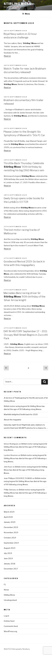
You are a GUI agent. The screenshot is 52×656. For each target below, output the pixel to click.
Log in (6, 616)
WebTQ (7, 649)
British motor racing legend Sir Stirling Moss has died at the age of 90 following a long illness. (25, 447)
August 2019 (9, 548)
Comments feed (11, 626)
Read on (7, 56)
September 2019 (11, 543)
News (6, 590)
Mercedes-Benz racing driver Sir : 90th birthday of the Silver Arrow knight (24, 297)
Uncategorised (10, 600)
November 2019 (11, 532)
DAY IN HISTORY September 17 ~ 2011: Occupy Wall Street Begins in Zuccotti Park (26, 335)
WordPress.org (10, 631)
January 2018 (9, 564)
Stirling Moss (17, 4)
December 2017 (11, 569)
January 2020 (9, 522)
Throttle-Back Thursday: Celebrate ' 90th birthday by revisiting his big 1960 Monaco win (24, 167)
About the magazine (12, 420)
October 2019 (10, 538)
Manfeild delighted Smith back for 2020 (21, 414)
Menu (27, 14)
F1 (5, 584)
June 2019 (8, 558)
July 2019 (8, 553)
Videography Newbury (20, 649)
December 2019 (11, 527)
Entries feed (9, 621)
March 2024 (9, 512)
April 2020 (8, 517)
